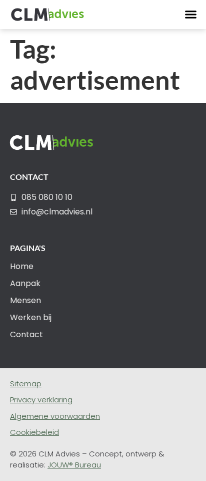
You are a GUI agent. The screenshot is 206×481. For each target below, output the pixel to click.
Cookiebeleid (34, 432)
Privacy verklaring (41, 399)
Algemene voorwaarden (55, 416)
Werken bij (31, 317)
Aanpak (25, 283)
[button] (191, 14)
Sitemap (26, 383)
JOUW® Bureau (74, 464)
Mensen (25, 300)
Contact (26, 334)
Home (22, 266)
